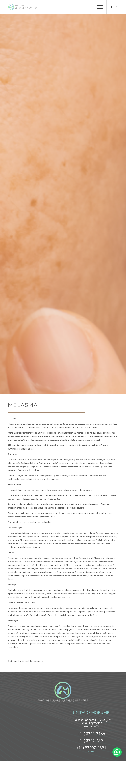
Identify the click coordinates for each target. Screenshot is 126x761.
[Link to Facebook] (111, 7)
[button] (117, 752)
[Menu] (98, 7)
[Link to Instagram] (116, 7)
